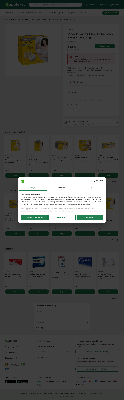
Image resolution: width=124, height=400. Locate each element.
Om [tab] (91, 187)
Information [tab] (62, 187)
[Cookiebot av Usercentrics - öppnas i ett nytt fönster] (95, 181)
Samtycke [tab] (33, 188)
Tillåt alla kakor (90, 217)
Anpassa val (61, 217)
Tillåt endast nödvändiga (34, 217)
